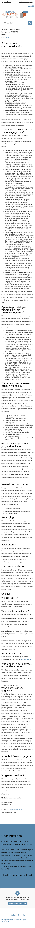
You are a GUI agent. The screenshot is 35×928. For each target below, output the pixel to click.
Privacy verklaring (7, 920)
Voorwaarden (5, 921)
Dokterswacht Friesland (21, 855)
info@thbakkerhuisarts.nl (14, 809)
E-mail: (3, 809)
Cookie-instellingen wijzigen (17, 903)
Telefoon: (4, 813)
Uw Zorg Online (16, 915)
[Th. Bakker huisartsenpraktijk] (14, 14)
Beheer (24, 915)
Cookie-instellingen (26, 659)
